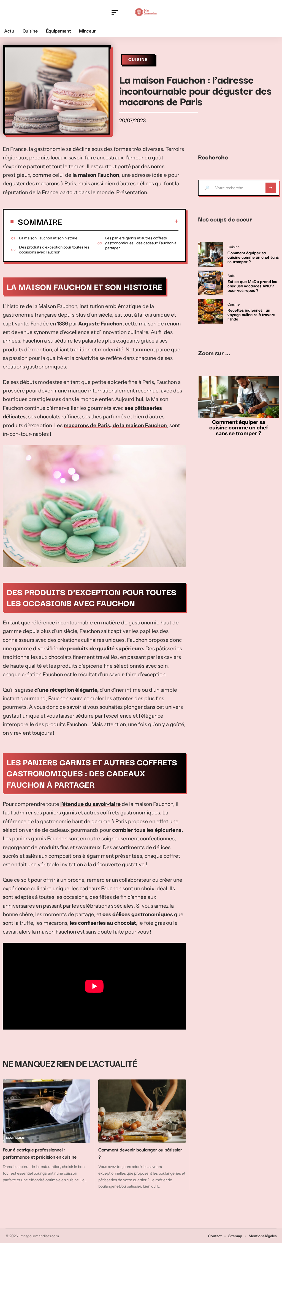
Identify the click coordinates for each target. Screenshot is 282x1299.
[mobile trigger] (116, 12)
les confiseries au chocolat (103, 923)
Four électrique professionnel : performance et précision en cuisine (40, 1153)
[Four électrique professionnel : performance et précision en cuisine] (46, 1111)
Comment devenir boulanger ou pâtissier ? (140, 1153)
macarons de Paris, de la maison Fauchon (115, 425)
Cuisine (138, 59)
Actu (106, 1138)
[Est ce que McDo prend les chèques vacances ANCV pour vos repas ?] (210, 283)
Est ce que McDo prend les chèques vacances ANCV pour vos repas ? (252, 285)
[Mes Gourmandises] (145, 12)
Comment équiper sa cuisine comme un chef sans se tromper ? (253, 256)
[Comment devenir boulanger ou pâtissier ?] (142, 1111)
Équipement (16, 1138)
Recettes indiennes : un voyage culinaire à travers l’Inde (251, 314)
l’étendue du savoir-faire (90, 804)
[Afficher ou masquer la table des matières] (120, 221)
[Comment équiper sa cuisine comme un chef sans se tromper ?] (210, 254)
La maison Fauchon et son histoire (48, 238)
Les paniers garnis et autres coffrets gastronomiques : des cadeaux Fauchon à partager (140, 243)
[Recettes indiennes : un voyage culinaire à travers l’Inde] (210, 311)
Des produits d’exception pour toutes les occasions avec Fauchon (54, 250)
